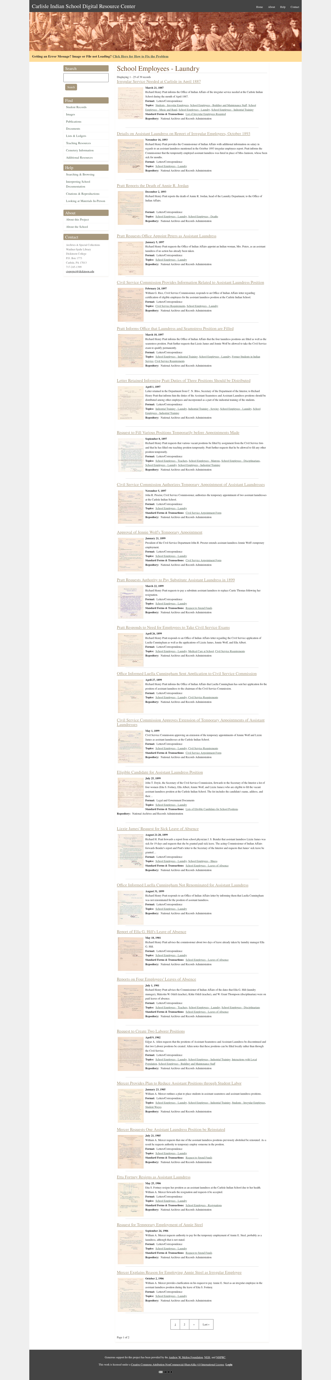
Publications (73, 121)
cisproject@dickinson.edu (80, 271)
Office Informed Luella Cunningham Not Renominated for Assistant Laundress (182, 885)
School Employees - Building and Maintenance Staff (218, 105)
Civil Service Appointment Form (203, 512)
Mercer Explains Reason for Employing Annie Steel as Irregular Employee (179, 1272)
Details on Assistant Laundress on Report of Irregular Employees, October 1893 (183, 133)
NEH (207, 1357)
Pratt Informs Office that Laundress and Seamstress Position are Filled (175, 328)
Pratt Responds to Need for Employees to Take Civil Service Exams (173, 627)
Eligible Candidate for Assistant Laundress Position (160, 772)
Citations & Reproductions (82, 193)
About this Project (77, 219)
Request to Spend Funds (199, 608)
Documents (73, 128)
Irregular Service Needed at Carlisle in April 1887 (159, 81)
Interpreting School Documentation (78, 184)
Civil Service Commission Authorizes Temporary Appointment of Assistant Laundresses (191, 484)
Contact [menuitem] (295, 6)
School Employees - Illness (202, 861)
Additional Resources (79, 157)
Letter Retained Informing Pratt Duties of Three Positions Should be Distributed (183, 380)
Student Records (76, 107)
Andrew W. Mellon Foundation (186, 1357)
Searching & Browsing (80, 174)
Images (70, 114)
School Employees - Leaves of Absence (207, 865)
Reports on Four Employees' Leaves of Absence (156, 979)
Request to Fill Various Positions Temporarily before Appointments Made (178, 432)
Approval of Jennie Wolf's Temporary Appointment (159, 532)
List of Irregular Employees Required (206, 114)
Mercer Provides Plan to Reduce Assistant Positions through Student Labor (179, 1083)
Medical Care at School (201, 651)
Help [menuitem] (282, 6)
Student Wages (153, 1107)
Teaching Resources (78, 143)
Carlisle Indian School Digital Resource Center (83, 6)
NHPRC (220, 1357)
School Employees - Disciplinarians (240, 460)
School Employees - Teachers (171, 460)
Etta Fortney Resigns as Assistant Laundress (153, 1177)
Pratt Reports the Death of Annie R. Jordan (153, 185)
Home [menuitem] (259, 6)
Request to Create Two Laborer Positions (151, 1031)
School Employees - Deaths (203, 216)
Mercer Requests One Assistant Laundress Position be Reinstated (171, 1129)
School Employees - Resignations (204, 1205)
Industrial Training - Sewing (203, 408)
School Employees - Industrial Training (232, 109)
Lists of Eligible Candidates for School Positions (212, 809)
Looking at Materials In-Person (85, 201)
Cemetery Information (80, 150)
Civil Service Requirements (170, 306)
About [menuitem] (271, 6)
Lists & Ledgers (76, 136)
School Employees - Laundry (194, 109)
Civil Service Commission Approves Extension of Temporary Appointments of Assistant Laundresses (191, 722)
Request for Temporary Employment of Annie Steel (160, 1224)
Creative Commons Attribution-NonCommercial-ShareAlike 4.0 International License (177, 1364)
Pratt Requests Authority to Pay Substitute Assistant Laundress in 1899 (176, 579)
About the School (77, 227)
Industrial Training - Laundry (171, 408)
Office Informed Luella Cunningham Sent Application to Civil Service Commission (187, 673)
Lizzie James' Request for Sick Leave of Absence (158, 828)
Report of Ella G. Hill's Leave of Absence (151, 931)
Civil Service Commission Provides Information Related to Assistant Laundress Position (190, 282)
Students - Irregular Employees (172, 105)
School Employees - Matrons (204, 460)
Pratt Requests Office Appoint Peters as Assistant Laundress (166, 235)
